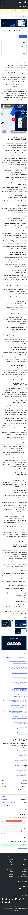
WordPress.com (22, 881)
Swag (11, 876)
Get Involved (9, 869)
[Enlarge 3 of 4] (24, 629)
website (24, 581)
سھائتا (23, 57)
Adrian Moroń (20, 775)
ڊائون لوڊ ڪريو (23, 36)
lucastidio (21, 755)
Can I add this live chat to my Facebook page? (20, 722)
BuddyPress (23, 889)
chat (14, 802)
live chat (8, 805)
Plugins (11, 862)
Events (11, 871)
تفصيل (23, 42)
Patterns (11, 864)
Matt (25, 884)
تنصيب (23, 49)
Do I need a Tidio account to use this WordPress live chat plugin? (18, 667)
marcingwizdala (19, 760)
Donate (10, 874)
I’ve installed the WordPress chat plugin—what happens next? (18, 662)
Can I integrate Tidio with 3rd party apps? (21, 728)
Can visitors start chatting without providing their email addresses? (18, 711)
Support (24, 871)
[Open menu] (2, 2)
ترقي (24, 53)
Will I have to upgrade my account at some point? (20, 677)
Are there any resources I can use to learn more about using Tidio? (18, 701)
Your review (23, 833)
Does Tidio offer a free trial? (19, 673)
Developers (24, 874)
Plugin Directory (23, 6)
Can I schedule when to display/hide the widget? (20, 695)
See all (3, 833)
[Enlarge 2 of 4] (11, 622)
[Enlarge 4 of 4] (24, 637)
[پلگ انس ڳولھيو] (11, 16)
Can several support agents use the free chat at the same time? (18, 706)
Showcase (10, 856)
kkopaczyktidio (19, 765)
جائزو (23, 46)
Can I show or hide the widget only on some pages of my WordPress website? (19, 689)
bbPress (24, 886)
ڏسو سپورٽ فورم (22, 848)
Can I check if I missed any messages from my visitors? (19, 717)
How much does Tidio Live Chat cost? (16, 657)
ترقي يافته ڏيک (23, 809)
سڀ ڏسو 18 (4, 799)
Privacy (25, 864)
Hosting (24, 862)
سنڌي (21, 895)
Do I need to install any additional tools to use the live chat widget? (18, 683)
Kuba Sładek (20, 770)
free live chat (5, 802)
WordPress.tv (22, 876)
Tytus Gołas (21, 32)
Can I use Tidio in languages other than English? (19, 733)
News (25, 859)
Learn (25, 869)
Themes (11, 859)
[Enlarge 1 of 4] (24, 622)
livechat (3, 805)
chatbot (10, 802)
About (25, 856)
